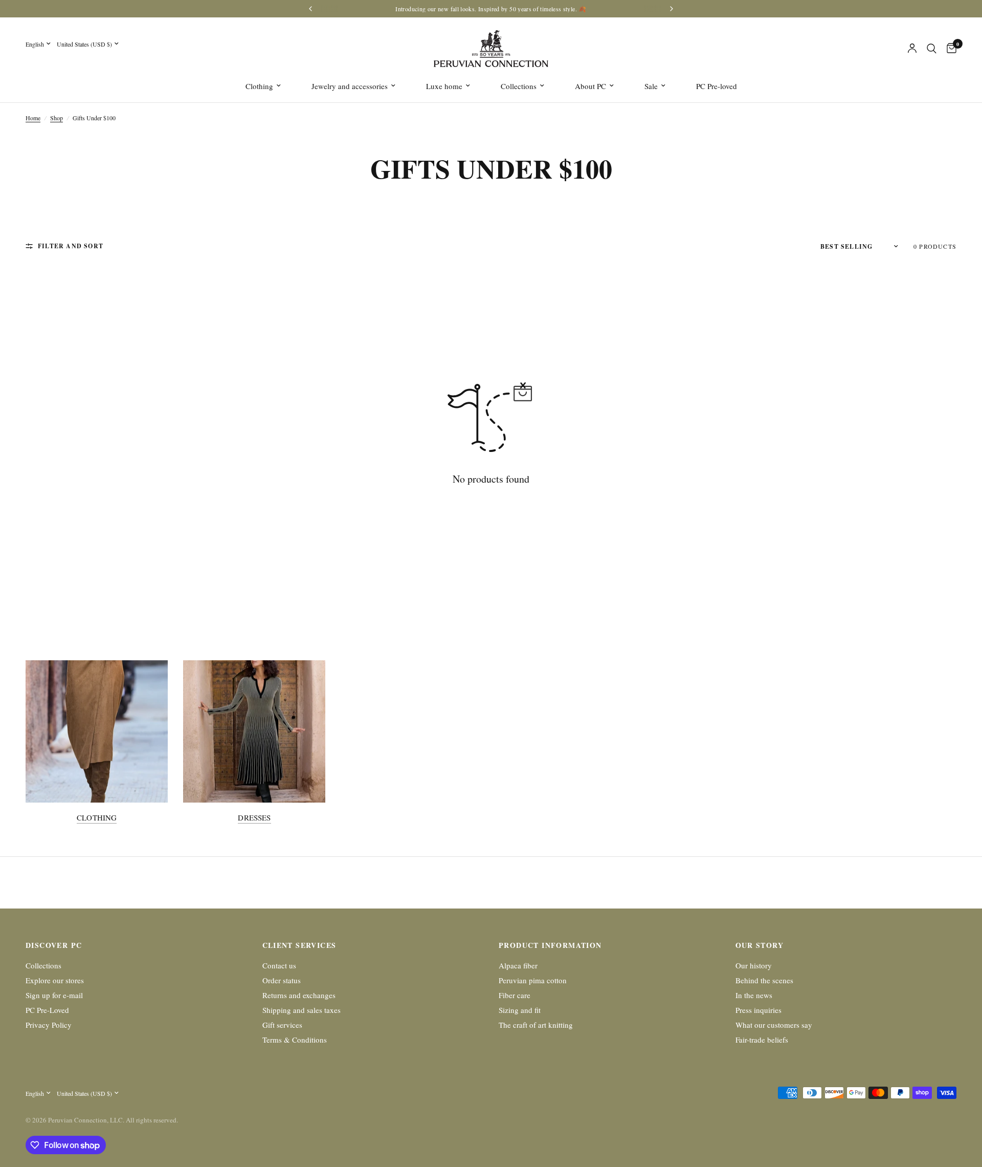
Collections (519, 86)
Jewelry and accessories (349, 86)
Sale (651, 86)
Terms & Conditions (294, 1039)
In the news (753, 995)
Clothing (259, 86)
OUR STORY (759, 945)
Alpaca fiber (518, 965)
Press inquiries (758, 1010)
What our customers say (773, 1025)
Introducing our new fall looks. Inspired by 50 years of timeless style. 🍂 (490, 9)
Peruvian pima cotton (533, 980)
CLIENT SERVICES (299, 945)
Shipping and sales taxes (301, 1010)
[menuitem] (263, 86)
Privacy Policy (49, 1025)
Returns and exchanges (299, 995)
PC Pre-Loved (47, 1010)
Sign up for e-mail (54, 995)
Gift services (282, 1025)
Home (33, 118)
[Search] (932, 49)
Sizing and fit (520, 1010)
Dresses (254, 817)
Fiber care (514, 995)
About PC (590, 86)
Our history (753, 965)
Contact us (279, 965)
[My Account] (912, 49)
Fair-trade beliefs (761, 1039)
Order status (281, 980)
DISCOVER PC (54, 945)
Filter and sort (70, 246)
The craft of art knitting (536, 1025)
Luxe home (444, 86)
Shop (56, 118)
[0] (949, 49)
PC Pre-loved (716, 86)
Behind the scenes (764, 980)
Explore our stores (55, 980)
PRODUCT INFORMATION (550, 945)
